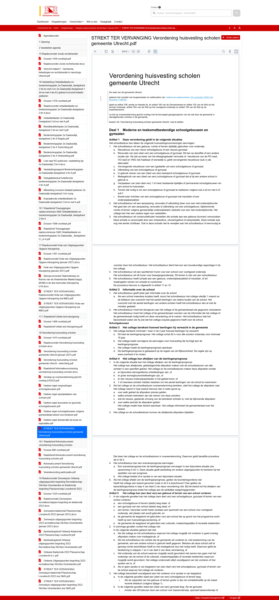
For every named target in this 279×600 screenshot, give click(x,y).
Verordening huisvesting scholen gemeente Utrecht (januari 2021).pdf (58, 353)
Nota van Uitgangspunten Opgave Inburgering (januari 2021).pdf (59, 269)
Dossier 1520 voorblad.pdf (57, 493)
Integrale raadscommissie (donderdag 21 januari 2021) (97, 28)
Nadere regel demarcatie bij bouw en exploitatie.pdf (60, 422)
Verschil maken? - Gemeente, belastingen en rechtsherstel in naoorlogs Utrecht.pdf (60, 72)
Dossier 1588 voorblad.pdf (57, 223)
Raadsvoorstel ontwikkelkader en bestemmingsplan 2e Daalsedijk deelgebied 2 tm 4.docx (61, 109)
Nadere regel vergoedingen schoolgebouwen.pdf (55, 387)
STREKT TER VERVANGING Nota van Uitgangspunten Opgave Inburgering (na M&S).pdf (61, 307)
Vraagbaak (105, 21)
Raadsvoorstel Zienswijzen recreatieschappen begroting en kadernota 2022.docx (60, 502)
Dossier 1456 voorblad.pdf (57, 59)
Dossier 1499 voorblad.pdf (57, 321)
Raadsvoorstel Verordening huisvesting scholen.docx (61, 345)
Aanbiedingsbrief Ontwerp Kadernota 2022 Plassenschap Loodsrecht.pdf (60, 533)
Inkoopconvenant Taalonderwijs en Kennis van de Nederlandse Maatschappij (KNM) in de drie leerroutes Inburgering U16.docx (60, 281)
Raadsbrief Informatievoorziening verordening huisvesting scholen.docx (58, 370)
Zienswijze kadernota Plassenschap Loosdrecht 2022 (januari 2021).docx (60, 513)
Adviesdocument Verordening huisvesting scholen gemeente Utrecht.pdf (60, 465)
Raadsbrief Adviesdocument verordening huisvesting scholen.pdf (62, 457)
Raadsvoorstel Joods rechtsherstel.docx (64, 64)
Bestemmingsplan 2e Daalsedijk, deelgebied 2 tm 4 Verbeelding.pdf (58, 154)
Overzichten (76, 21)
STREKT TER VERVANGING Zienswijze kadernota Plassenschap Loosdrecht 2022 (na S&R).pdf (57, 572)
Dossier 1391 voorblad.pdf (57, 253)
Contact (118, 21)
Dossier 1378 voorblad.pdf (57, 101)
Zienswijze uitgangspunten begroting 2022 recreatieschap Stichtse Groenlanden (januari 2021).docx (61, 523)
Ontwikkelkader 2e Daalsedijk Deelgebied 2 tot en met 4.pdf (56, 120)
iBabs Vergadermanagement (208, 598)
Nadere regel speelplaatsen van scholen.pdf (58, 396)
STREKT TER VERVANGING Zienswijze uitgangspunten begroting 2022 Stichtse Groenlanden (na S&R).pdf (61, 585)
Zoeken (154, 7)
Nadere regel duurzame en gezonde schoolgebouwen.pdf (60, 405)
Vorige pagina (232, 37)
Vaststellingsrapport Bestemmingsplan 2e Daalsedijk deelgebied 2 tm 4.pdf (61, 171)
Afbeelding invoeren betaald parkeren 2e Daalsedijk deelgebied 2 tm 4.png (62, 192)
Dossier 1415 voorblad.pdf (57, 337)
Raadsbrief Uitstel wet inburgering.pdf (62, 326)
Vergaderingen (59, 21)
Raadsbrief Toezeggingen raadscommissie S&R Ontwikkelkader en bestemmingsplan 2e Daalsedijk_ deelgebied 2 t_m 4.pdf (62, 234)
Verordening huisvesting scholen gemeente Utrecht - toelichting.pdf (58, 362)
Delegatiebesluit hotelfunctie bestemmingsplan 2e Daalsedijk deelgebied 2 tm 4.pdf (61, 181)
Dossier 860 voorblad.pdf (56, 450)
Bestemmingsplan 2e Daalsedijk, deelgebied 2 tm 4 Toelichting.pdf (58, 145)
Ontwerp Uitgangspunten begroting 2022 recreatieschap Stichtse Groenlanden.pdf (62, 562)
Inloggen (233, 598)
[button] (236, 13)
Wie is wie (92, 21)
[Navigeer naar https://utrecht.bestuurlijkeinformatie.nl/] (51, 11)
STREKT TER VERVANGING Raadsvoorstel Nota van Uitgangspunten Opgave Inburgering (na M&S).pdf (60, 295)
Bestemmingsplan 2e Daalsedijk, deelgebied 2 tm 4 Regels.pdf (58, 137)
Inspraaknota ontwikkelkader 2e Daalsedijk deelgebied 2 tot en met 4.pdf (59, 200)
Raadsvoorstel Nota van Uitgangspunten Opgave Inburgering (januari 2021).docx (62, 261)
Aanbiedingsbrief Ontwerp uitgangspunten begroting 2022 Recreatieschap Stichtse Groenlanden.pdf (60, 543)
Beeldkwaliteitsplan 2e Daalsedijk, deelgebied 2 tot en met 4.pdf (59, 128)
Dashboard (43, 21)
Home (56, 28)
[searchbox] (191, 13)
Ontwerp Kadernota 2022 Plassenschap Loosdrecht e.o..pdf (62, 554)
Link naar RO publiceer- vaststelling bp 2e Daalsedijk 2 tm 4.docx (61, 163)
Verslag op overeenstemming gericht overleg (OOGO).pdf (60, 379)
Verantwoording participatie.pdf (59, 472)
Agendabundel (51, 36)
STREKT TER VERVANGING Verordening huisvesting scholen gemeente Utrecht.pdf (61, 432)
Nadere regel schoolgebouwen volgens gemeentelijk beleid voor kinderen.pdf (61, 413)
